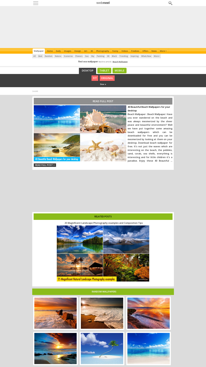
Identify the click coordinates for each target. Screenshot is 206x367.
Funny (115, 51)
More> (157, 56)
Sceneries (68, 56)
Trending (123, 56)
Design (77, 51)
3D (92, 51)
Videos (124, 51)
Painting (100, 56)
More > (163, 51)
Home (50, 51)
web (103, 3)
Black (114, 56)
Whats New (146, 56)
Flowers (78, 56)
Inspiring (135, 56)
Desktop (87, 70)
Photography (102, 51)
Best (40, 56)
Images (67, 51)
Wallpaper (39, 51)
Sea (86, 56)
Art (85, 51)
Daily (58, 51)
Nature (58, 56)
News (154, 51)
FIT (95, 78)
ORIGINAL (107, 78)
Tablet (104, 70)
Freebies (135, 51)
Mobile (119, 70)
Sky (92, 56)
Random (48, 56)
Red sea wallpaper (88, 61)
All (34, 56)
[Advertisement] (103, 27)
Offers (145, 51)
